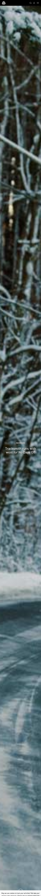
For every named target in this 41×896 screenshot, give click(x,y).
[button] (30, 3)
